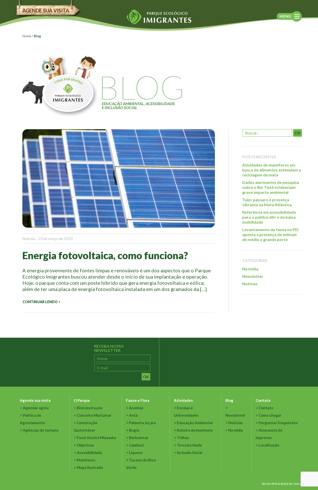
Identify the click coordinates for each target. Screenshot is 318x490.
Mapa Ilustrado (90, 467)
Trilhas (183, 437)
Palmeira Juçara (142, 422)
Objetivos (85, 445)
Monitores (86, 460)
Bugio (134, 430)
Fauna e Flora (137, 400)
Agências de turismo (40, 430)
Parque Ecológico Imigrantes (159, 17)
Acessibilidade (89, 452)
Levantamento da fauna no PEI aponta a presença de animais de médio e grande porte (270, 234)
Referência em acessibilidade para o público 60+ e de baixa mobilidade (269, 217)
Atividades (183, 400)
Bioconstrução (89, 408)
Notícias (29, 238)
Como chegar (270, 415)
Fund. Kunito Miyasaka (96, 437)
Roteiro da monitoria (195, 430)
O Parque (82, 400)
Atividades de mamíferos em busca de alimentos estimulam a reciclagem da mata (271, 170)
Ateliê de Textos (291, 484)
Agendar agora (36, 408)
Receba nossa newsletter (109, 348)
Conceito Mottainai (94, 415)
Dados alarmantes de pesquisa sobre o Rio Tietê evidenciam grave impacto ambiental (270, 187)
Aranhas (136, 408)
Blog (229, 400)
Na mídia (250, 268)
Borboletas (138, 437)
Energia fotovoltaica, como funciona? (105, 255)
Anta (133, 415)
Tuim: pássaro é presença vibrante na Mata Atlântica (267, 202)
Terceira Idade (189, 445)
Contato (263, 400)
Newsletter (252, 276)
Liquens (136, 452)
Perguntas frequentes (278, 422)
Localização (269, 445)
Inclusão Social (189, 452)
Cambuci (136, 445)
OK (297, 132)
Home (26, 36)
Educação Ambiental (195, 422)
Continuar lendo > (41, 302)
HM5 (274, 484)
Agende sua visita (45, 10)
